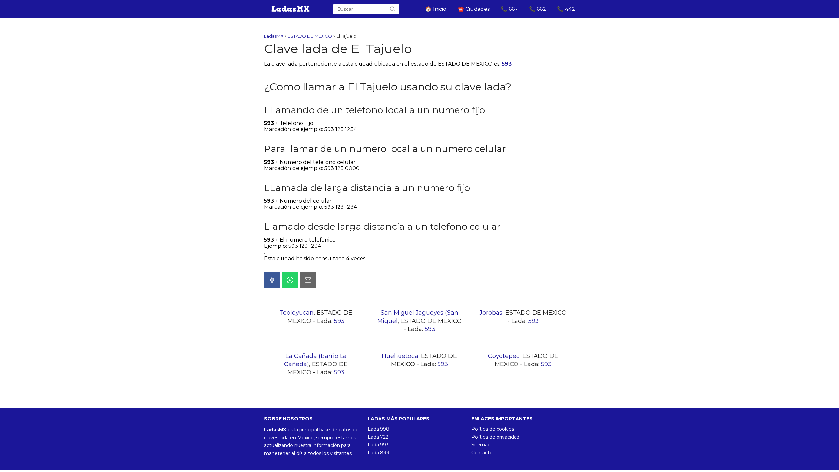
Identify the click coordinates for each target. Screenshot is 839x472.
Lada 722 (378, 437)
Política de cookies (492, 429)
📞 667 (509, 9)
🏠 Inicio (435, 9)
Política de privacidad (495, 437)
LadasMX (273, 36)
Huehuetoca (400, 356)
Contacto (482, 453)
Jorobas (490, 312)
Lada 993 (378, 445)
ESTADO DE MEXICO (310, 36)
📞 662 (537, 9)
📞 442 (566, 9)
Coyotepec (503, 356)
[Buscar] (392, 9)
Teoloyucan (297, 312)
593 (507, 64)
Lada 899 (378, 453)
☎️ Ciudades (474, 9)
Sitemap (481, 445)
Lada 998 (378, 429)
